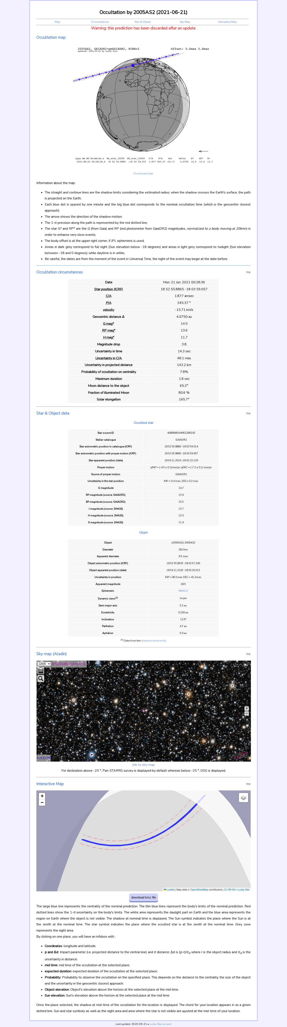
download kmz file (143, 897)
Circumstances (100, 22)
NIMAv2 (183, 590)
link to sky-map (143, 764)
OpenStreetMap (199, 889)
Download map (143, 173)
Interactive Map (227, 22)
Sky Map (185, 22)
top (248, 272)
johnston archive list (153, 641)
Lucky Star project (160, 1024)
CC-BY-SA (230, 889)
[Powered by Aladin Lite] (240, 755)
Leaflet (170, 889)
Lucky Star (244, 889)
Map (57, 22)
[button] (42, 796)
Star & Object (142, 22)
